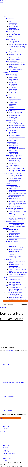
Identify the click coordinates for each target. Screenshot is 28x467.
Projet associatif (12, 24)
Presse (4, 456)
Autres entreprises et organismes (15, 208)
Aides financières (13, 122)
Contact (5, 301)
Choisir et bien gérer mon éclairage (17, 223)
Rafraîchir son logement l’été (15, 112)
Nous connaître (10, 18)
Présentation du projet (14, 294)
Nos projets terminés (12, 61)
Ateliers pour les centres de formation (17, 190)
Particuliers (5, 72)
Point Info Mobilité (13, 77)
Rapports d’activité (13, 26)
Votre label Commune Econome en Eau (18, 44)
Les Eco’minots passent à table (14, 292)
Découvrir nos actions (12, 74)
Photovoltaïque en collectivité (16, 247)
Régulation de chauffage (14, 115)
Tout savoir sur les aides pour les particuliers (13, 382)
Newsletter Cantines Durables (16, 297)
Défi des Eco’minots (13, 266)
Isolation (11, 100)
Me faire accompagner (14, 153)
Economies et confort (12, 110)
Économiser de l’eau (13, 181)
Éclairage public (12, 246)
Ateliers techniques (13, 234)
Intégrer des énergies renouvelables (15, 85)
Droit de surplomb (13, 150)
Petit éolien (11, 94)
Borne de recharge (13, 163)
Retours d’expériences (14, 257)
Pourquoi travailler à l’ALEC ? (15, 34)
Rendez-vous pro (13, 188)
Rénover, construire (11, 95)
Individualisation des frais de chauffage (18, 176)
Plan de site (5, 450)
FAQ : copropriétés (13, 152)
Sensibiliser (9, 259)
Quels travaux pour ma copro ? (14, 155)
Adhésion (11, 36)
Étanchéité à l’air (12, 104)
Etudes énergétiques (13, 147)
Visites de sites (12, 82)
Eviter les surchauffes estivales (16, 224)
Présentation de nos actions (13, 279)
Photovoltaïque (12, 87)
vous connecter (9, 350)
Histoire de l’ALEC (13, 23)
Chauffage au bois (13, 90)
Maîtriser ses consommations (14, 173)
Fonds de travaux (13, 171)
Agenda (10, 21)
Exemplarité (11, 38)
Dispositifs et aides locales (15, 256)
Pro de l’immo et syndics (13, 196)
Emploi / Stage (12, 33)
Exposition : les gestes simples (16, 264)
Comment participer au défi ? (15, 289)
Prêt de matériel (12, 118)
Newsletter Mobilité (13, 79)
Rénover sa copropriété (8, 396)
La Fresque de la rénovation (15, 54)
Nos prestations (11, 52)
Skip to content (3, 0)
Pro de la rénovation (12, 185)
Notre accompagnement (14, 233)
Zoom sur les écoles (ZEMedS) (16, 69)
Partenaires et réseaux (14, 29)
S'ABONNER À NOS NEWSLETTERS (10, 418)
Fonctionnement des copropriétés (17, 148)
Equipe (10, 19)
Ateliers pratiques (13, 84)
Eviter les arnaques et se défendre (17, 127)
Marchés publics (7, 458)
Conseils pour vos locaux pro (14, 221)
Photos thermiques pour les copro (17, 137)
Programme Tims (13, 209)
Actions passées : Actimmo (15, 206)
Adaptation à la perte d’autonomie (17, 109)
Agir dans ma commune (12, 241)
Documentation (12, 191)
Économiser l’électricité (14, 114)
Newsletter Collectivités (14, 236)
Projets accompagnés (14, 138)
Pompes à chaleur (13, 92)
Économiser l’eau (13, 117)
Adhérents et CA (12, 28)
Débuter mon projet (13, 145)
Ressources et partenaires (15, 284)
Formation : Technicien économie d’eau (18, 272)
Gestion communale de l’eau (15, 249)
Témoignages (12, 97)
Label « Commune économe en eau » (17, 238)
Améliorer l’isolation (13, 156)
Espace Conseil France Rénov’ (16, 76)
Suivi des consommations (15, 178)
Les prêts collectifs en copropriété (17, 170)
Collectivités (6, 228)
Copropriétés (6, 128)
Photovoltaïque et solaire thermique (17, 161)
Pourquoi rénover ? (13, 143)
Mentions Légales (7, 451)
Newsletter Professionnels (15, 186)
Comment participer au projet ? (16, 295)
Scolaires (5, 277)
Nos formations (11, 39)
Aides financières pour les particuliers (17, 193)
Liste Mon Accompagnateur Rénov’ (17, 125)
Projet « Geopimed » (13, 71)
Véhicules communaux (14, 251)
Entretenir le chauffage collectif (16, 175)
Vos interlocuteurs (13, 132)
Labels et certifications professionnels (17, 123)
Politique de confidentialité (9, 453)
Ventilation (11, 105)
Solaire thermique (13, 89)
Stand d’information (13, 56)
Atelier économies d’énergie (15, 57)
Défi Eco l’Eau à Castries (14, 267)
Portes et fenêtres (13, 102)
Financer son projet (11, 120)
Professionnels (6, 183)
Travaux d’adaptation (14, 165)
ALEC (4, 16)
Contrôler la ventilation (14, 160)
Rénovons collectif (13, 67)
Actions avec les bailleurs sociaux (16, 62)
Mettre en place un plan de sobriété (17, 46)
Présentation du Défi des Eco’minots (17, 287)
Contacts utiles (12, 140)
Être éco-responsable (14, 51)
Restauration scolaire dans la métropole (18, 299)
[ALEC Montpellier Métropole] (4, 13)
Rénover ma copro (11, 142)
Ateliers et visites (13, 133)
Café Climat (11, 80)
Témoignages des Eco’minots (16, 290)
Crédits (4, 455)
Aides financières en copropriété (16, 168)
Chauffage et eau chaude (15, 99)
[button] (3, 302)
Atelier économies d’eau (14, 59)
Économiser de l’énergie (14, 180)
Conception (11, 107)
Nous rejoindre (10, 31)
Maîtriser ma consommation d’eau (17, 226)
